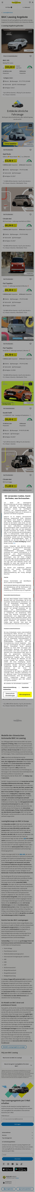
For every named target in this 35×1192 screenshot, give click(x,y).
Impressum (25, 687)
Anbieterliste (7, 689)
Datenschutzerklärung (9, 687)
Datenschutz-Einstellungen (10, 694)
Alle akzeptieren (24, 694)
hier (14, 543)
